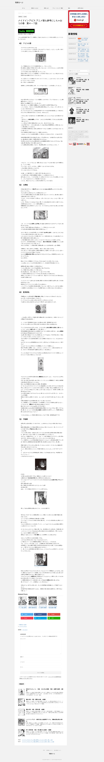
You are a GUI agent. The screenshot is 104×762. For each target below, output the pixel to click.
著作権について (49, 750)
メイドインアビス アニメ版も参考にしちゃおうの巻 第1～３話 (37, 739)
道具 (80, 136)
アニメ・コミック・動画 (58, 8)
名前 (21, 656)
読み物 (25, 624)
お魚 (70, 134)
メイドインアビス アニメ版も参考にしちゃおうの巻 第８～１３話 (38, 741)
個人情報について (57, 750)
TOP (44, 750)
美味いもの (46, 8)
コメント (22, 638)
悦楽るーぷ (19, 2)
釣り (84, 136)
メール (22, 662)
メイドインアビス (23, 626)
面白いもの (71, 139)
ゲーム (73, 134)
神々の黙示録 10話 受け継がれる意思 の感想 (38, 729)
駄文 (76, 139)
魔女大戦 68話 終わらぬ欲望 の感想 (82, 120)
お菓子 (81, 131)
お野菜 (86, 131)
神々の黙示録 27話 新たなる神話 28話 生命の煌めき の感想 (82, 111)
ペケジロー (25, 629)
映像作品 (21, 624)
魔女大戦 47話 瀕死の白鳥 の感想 (36, 699)
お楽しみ (77, 131)
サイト (21, 667)
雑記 (69, 8)
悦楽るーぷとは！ (35, 8)
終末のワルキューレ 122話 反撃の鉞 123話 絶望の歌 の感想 (82, 101)
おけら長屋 (71, 131)
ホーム (23, 8)
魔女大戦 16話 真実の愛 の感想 (35, 709)
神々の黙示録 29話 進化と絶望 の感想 (82, 80)
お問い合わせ (80, 8)
